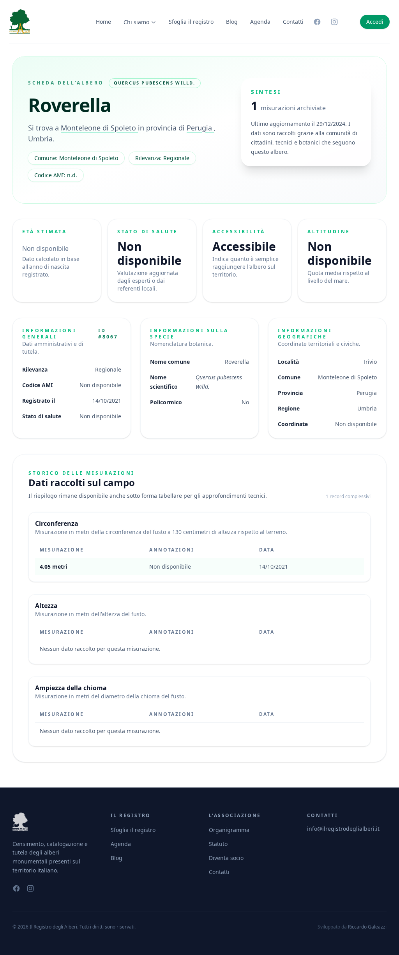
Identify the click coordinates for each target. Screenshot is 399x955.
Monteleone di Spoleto (99, 127)
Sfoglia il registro (191, 21)
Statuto (218, 844)
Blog (232, 21)
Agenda (260, 21)
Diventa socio (226, 858)
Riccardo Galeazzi (367, 926)
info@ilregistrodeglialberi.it (343, 828)
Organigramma (229, 829)
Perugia (200, 127)
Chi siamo (136, 22)
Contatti (293, 21)
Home (103, 21)
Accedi (374, 21)
